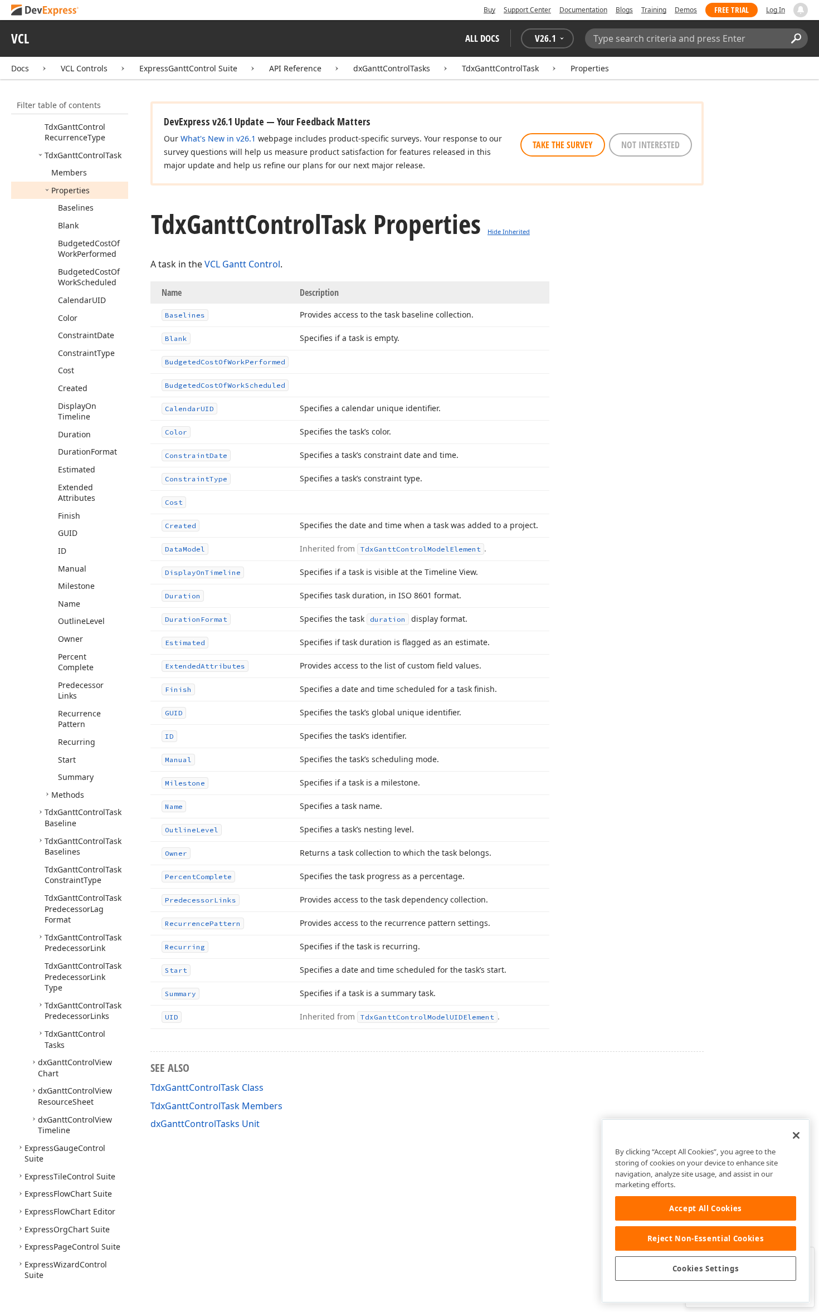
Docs (20, 68)
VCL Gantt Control (242, 264)
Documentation (583, 9)
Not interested (650, 145)
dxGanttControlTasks (391, 68)
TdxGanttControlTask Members (216, 1106)
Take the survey (563, 145)
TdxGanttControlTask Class (207, 1087)
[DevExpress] (45, 11)
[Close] (796, 1135)
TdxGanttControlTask (500, 68)
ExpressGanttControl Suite (188, 68)
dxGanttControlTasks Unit (205, 1124)
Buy (489, 9)
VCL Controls (84, 68)
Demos (686, 9)
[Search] (796, 38)
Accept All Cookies (705, 1208)
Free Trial (731, 9)
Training (653, 9)
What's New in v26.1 (218, 138)
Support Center (527, 9)
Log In (775, 9)
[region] (705, 1211)
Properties (590, 68)
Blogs (624, 9)
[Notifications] (800, 10)
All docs (482, 38)
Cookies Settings (705, 1269)
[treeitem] (75, 132)
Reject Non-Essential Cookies (705, 1238)
